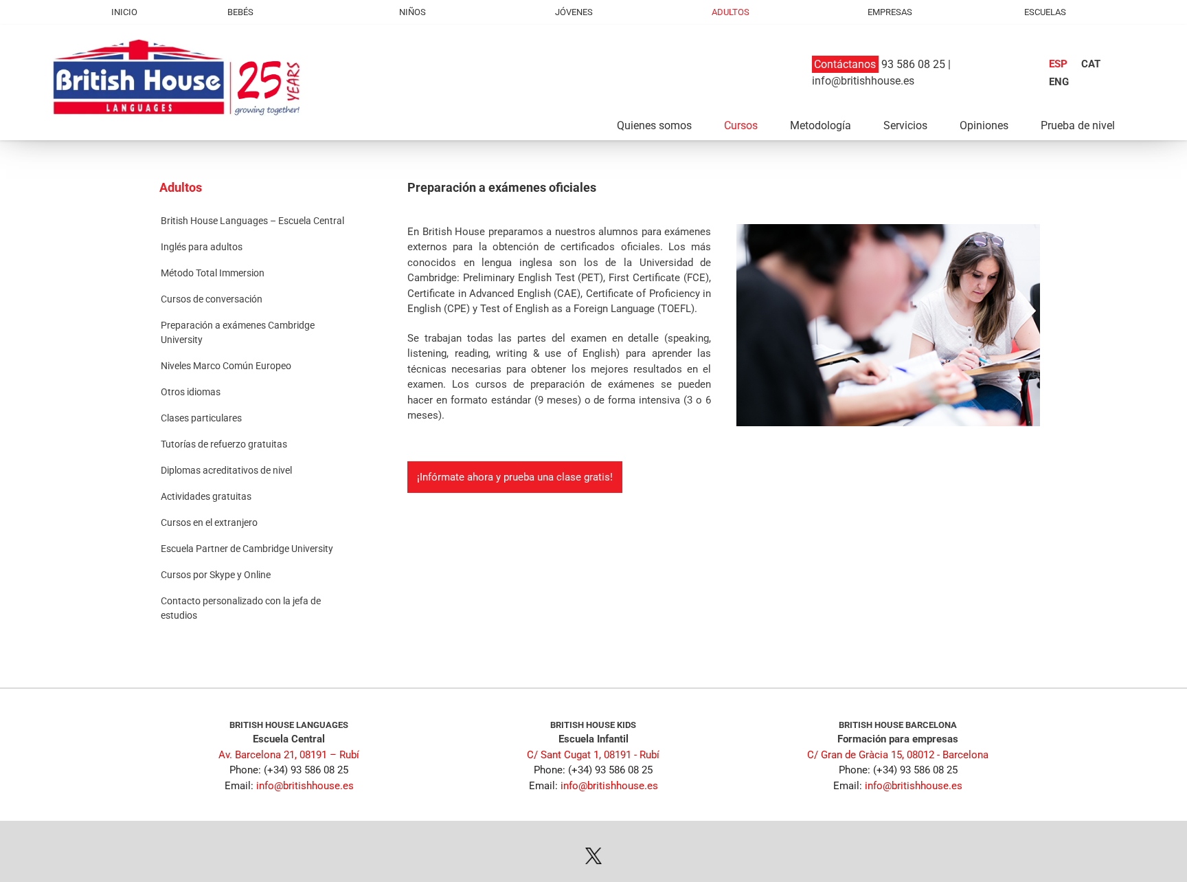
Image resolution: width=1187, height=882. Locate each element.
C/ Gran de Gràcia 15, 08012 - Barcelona (897, 755)
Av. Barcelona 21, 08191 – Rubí (288, 755)
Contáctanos (845, 64)
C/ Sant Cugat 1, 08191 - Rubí (593, 755)
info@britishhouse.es (863, 80)
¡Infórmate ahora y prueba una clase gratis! (515, 477)
